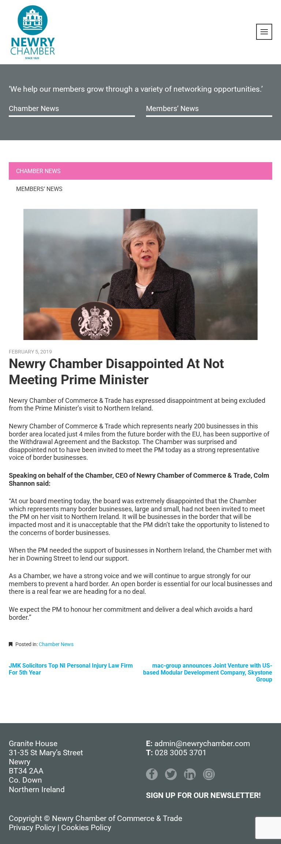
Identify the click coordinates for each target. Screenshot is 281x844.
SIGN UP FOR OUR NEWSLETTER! (203, 795)
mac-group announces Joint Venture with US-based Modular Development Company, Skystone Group (207, 672)
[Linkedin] (190, 774)
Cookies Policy (86, 827)
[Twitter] (171, 774)
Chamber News (34, 108)
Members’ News (172, 108)
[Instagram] (209, 774)
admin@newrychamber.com (202, 743)
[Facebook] (152, 774)
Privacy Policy (32, 827)
